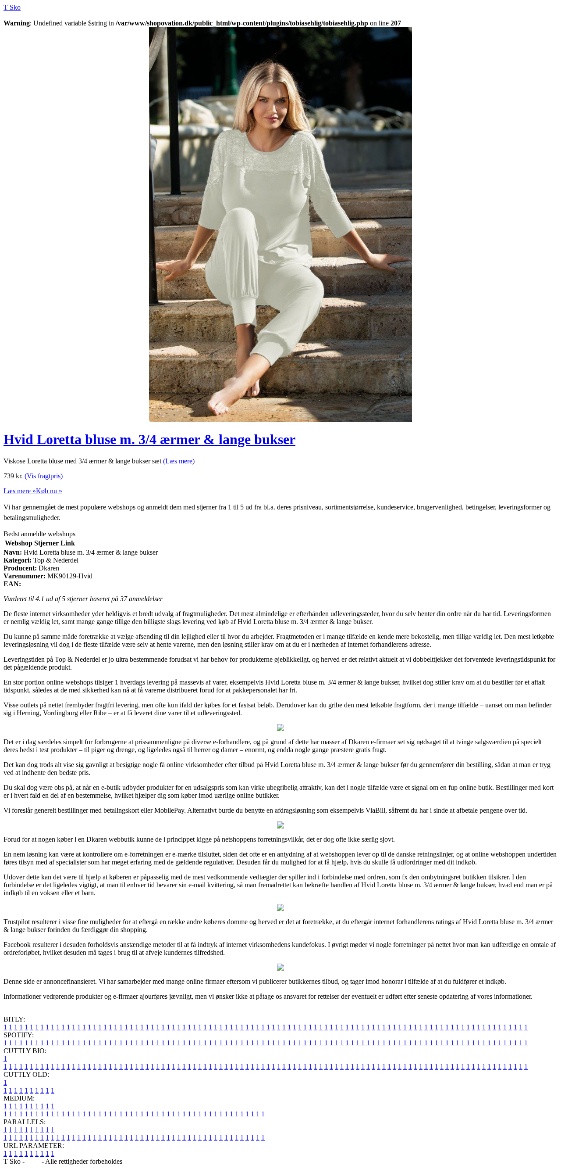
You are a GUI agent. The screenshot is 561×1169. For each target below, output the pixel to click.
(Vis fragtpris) (44, 476)
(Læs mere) (179, 461)
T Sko (12, 7)
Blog (33, 1161)
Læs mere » (20, 491)
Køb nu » (49, 491)
